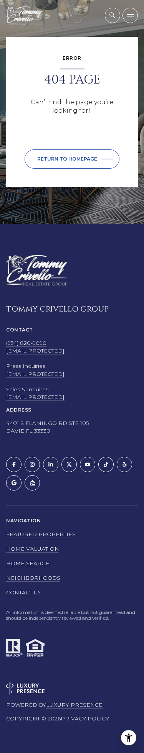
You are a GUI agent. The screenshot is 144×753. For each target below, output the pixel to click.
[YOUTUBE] (87, 464)
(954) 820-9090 (26, 343)
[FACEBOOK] (14, 464)
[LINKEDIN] (50, 464)
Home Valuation (32, 548)
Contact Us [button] (23, 592)
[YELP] (124, 464)
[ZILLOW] (32, 483)
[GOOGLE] (14, 483)
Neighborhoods (33, 577)
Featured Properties (41, 534)
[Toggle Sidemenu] (130, 15)
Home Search (28, 563)
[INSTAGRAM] (32, 464)
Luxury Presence (74, 704)
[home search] (112, 15)
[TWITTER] (69, 464)
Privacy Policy (85, 718)
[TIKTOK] (106, 464)
